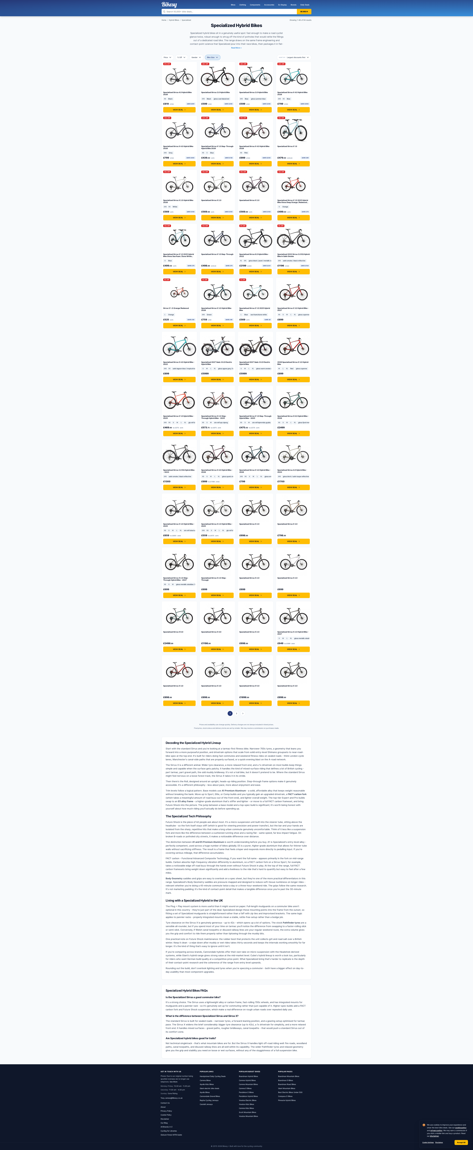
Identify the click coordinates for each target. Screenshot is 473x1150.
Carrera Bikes (205, 1080)
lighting (211, 968)
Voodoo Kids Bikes (246, 1104)
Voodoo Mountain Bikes (248, 1116)
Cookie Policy (166, 1115)
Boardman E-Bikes (285, 1080)
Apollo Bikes (205, 1092)
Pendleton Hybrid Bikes (248, 1096)
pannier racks (184, 917)
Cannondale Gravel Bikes (210, 1096)
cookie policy (460, 1128)
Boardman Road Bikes (287, 1084)
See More (173, 1082)
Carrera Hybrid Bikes (247, 1080)
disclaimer (434, 1136)
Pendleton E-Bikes (246, 1092)
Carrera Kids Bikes (246, 1108)
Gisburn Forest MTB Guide (171, 1135)
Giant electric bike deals (209, 1088)
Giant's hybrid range (193, 955)
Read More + (236, 48)
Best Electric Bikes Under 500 (290, 1092)
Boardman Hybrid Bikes (248, 1076)
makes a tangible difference (252, 889)
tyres (222, 968)
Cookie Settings (428, 1142)
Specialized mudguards (193, 913)
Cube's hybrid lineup (261, 955)
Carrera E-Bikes (245, 1088)
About (163, 1107)
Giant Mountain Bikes (286, 1088)
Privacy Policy (166, 1111)
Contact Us (165, 1103)
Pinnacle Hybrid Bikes (287, 1100)
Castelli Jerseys (206, 1104)
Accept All (461, 1142)
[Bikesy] (169, 5)
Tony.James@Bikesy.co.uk (172, 1098)
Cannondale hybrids (213, 952)
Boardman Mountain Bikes (288, 1076)
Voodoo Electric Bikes (247, 1100)
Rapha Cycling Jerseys (209, 1100)
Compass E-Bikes (285, 1096)
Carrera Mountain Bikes (248, 1084)
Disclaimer (439, 1142)
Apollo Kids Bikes (207, 1084)
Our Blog (164, 1123)
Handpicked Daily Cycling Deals (213, 1076)
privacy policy (436, 1130)
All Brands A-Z (166, 1127)
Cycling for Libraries (169, 1131)
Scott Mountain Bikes (247, 1112)
